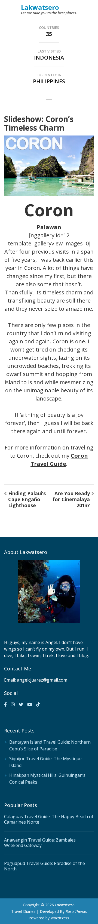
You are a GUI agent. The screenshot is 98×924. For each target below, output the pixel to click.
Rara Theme (76, 911)
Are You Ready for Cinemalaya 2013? (71, 499)
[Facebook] (5, 704)
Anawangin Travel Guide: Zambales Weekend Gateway (40, 842)
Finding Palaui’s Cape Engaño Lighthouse (27, 499)
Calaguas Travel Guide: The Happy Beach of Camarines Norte (48, 819)
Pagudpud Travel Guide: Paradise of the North (44, 866)
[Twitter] (21, 704)
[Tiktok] (38, 704)
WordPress (60, 917)
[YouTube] (29, 704)
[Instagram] (13, 704)
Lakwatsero (40, 7)
